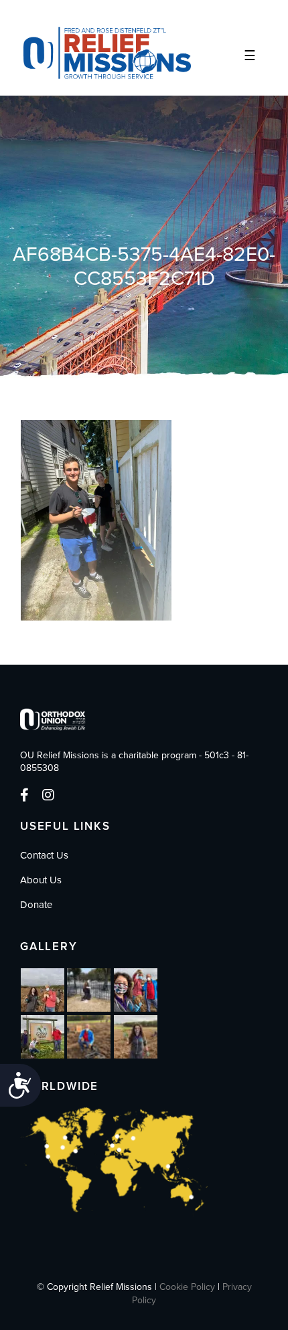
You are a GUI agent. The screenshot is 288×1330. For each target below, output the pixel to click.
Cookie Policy (187, 1287)
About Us (41, 880)
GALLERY (49, 946)
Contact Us (44, 855)
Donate (36, 905)
